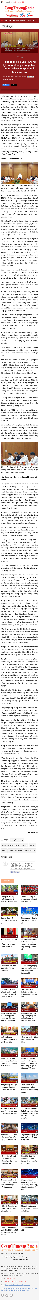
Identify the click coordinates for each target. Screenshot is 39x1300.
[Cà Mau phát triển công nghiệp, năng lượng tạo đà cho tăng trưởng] (29, 1078)
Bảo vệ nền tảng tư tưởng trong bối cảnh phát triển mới (29, 899)
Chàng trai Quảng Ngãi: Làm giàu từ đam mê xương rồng (9, 899)
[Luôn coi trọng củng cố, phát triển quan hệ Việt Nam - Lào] (9, 1030)
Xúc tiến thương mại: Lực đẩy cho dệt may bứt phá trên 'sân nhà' (9, 1111)
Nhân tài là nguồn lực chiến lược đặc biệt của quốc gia (9, 1208)
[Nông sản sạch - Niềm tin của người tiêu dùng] (29, 1030)
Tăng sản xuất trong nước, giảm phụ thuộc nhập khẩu (29, 1208)
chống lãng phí (30, 850)
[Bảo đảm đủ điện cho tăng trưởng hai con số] (29, 911)
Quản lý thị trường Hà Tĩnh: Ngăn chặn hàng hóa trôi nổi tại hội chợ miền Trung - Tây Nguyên (29, 1113)
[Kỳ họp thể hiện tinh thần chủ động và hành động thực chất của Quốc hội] (9, 1149)
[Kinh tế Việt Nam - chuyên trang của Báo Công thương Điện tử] (22, 14)
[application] (19, 43)
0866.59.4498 (19, 2)
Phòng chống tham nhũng (10, 845)
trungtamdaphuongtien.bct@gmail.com (17, 1285)
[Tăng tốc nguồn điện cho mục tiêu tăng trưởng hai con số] (9, 1078)
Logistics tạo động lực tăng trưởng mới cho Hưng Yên (29, 1137)
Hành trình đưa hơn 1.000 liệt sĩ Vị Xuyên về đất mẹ (8, 968)
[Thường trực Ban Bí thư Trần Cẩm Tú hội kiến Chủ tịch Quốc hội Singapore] (9, 1173)
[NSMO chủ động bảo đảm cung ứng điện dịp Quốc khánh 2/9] (9, 1128)
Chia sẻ (7, 85)
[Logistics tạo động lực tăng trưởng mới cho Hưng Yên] (29, 1128)
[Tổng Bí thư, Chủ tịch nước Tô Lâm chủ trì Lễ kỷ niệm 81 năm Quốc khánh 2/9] (9, 933)
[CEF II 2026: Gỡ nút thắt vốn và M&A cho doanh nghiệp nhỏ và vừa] (29, 983)
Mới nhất (7, 880)
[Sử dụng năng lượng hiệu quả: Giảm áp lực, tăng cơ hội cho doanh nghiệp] (29, 959)
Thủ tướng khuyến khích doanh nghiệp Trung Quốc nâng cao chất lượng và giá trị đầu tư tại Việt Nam (29, 1063)
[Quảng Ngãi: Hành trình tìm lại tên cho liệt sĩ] (9, 911)
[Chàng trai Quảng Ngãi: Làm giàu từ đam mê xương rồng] (9, 890)
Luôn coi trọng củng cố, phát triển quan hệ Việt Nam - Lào (9, 1039)
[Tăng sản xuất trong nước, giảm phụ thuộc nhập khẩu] (29, 1199)
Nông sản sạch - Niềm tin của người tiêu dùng (29, 1039)
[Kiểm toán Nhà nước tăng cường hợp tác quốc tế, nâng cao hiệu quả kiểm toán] (29, 1007)
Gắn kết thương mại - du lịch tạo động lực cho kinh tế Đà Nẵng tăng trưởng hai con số (29, 944)
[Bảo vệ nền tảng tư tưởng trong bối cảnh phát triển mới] (29, 890)
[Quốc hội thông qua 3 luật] (29, 1221)
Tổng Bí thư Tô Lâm (15, 850)
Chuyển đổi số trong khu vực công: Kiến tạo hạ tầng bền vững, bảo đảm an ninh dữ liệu (29, 1184)
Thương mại (31, 20)
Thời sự (8, 20)
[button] (19, 42)
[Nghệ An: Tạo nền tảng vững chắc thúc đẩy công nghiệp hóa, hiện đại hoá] (9, 1052)
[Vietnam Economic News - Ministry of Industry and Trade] (29, 14)
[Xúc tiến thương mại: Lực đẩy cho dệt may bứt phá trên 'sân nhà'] (9, 1102)
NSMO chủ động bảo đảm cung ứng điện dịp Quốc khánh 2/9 (9, 1137)
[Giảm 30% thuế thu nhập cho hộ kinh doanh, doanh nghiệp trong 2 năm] (29, 1149)
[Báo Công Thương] (12, 15)
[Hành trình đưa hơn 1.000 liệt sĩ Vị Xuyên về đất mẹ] (9, 959)
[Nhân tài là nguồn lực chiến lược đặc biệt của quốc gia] (9, 1199)
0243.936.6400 (8, 1281)
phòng (4, 850)
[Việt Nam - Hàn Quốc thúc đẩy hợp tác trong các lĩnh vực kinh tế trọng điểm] (9, 1007)
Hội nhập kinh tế (19, 20)
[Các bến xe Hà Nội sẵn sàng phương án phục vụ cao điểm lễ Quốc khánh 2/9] (9, 983)
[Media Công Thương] (19, 9)
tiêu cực (24, 845)
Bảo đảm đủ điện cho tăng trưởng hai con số (29, 920)
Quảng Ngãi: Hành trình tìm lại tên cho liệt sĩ (9, 920)
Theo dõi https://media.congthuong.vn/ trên (14, 76)
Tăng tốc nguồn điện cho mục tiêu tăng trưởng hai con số (9, 1087)
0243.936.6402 (22, 1281)
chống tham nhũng (17, 840)
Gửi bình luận (15, 872)
